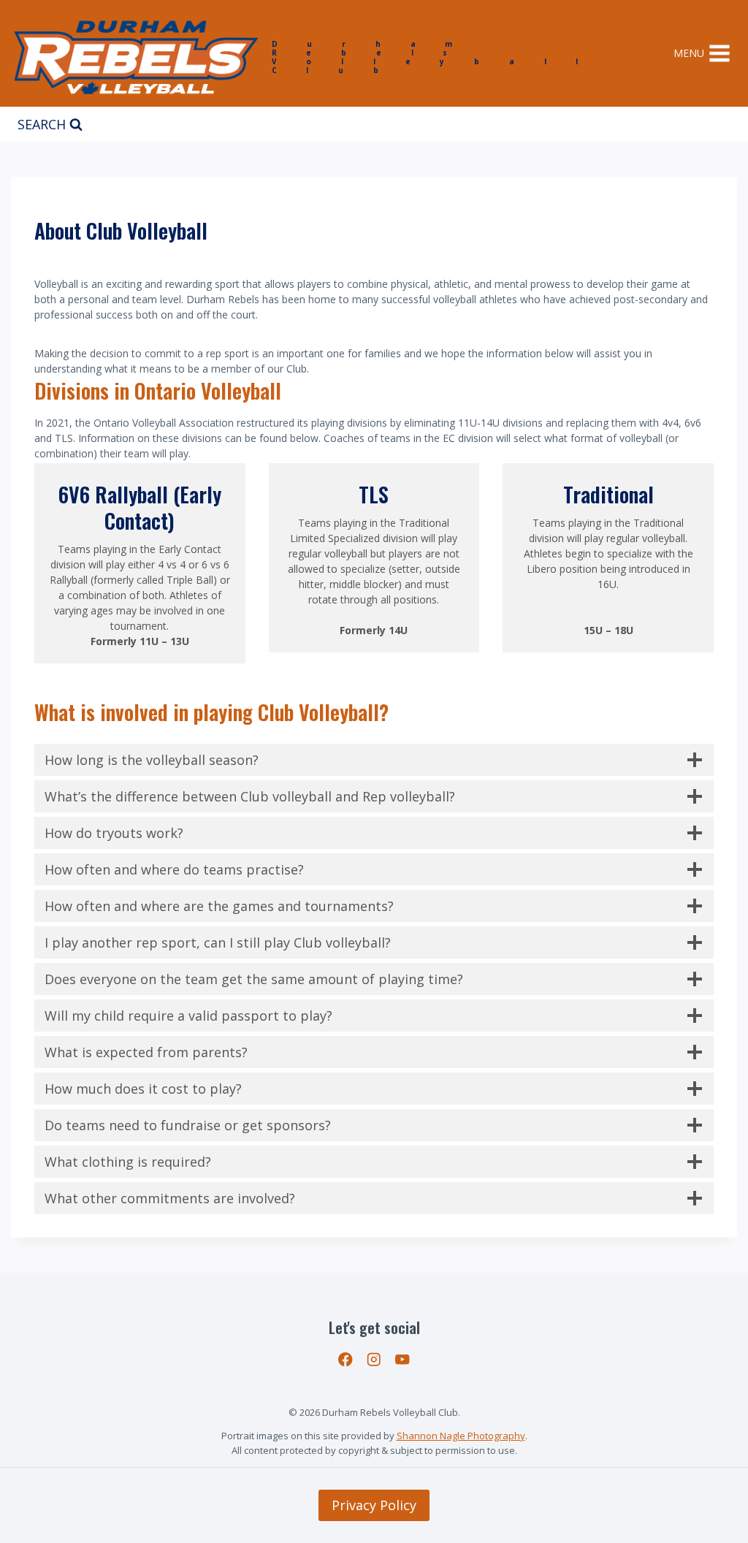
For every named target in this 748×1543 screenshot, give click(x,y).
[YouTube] (402, 1360)
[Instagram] (374, 1360)
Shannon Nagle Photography (461, 1435)
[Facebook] (346, 1360)
